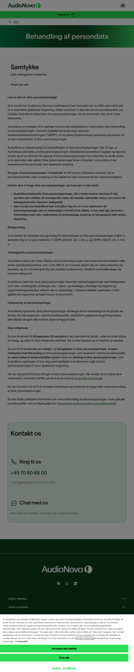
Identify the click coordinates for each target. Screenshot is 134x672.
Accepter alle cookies (64, 648)
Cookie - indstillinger (64, 668)
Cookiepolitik (21, 641)
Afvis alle (64, 657)
